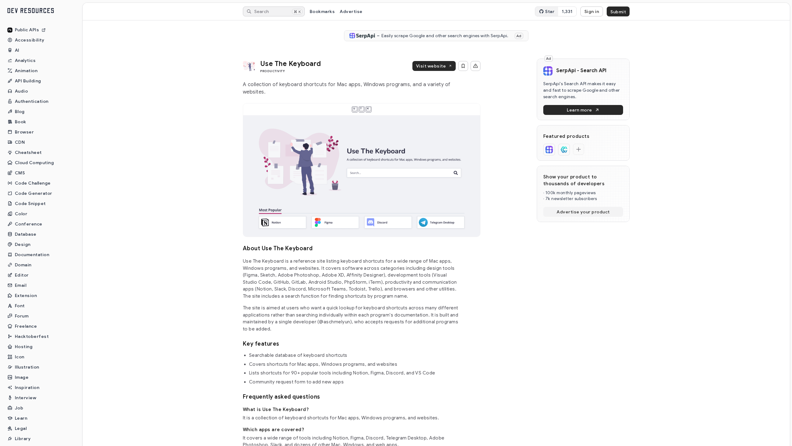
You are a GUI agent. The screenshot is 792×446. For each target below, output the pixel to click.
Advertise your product (583, 212)
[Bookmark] (463, 66)
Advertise (351, 11)
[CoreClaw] (564, 149)
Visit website (431, 66)
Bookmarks (322, 11)
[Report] (475, 66)
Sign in (591, 11)
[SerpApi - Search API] (549, 149)
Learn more (579, 110)
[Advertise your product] (578, 149)
